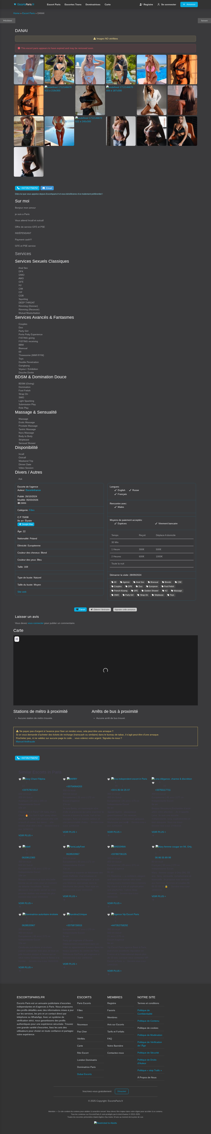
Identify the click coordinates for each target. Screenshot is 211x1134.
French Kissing (120, 591)
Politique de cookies (147, 1028)
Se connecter (168, 4)
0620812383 (28, 857)
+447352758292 (119, 925)
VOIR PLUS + (25, 835)
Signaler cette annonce (125, 609)
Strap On (144, 595)
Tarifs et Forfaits (115, 1031)
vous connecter (36, 623)
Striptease (159, 595)
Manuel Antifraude (25, 741)
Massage (177, 591)
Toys (171, 595)
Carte (108, 4)
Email (49, 188)
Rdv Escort (83, 1053)
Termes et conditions (148, 1003)
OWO (116, 595)
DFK (130, 586)
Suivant (204, 21)
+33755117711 (163, 790)
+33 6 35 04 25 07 (120, 790)
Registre (148, 4)
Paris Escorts (84, 1003)
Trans (80, 1017)
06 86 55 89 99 (163, 857)
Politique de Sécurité (148, 1052)
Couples (118, 586)
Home (16, 13)
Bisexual (154, 582)
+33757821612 (30, 790)
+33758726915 (74, 925)
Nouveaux (82, 1024)
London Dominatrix (87, 1060)
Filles (31, 510)
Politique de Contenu (148, 1021)
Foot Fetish (169, 586)
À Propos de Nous (146, 1077)
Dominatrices (93, 4)
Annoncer (191, 4)
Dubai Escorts (84, 1074)
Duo (140, 586)
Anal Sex (140, 582)
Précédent (7, 21)
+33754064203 (74, 786)
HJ (165, 591)
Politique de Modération (149, 1035)
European (153, 586)
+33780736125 (119, 854)
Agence (126, 582)
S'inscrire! (121, 1091)
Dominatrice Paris (86, 1067)
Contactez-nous (115, 1053)
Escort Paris (53, 4)
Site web (21, 591)
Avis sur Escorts (115, 1024)
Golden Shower (151, 591)
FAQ (109, 1038)
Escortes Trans (73, 4)
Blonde (167, 582)
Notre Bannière (115, 1045)
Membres (112, 1017)
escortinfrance (33, 490)
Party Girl (129, 595)
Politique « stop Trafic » (149, 1070)
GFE (135, 591)
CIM (179, 582)
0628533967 (72, 854)
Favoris (111, 1010)
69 (115, 582)
